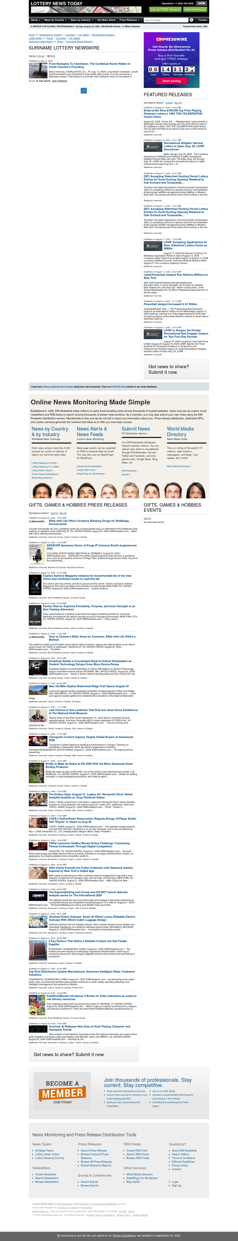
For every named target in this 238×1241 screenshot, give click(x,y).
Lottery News (35, 38)
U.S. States (83, 34)
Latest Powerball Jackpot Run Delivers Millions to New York (176, 276)
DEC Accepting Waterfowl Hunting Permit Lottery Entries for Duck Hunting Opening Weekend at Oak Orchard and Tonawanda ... (176, 179)
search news (66, 386)
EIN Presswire (129, 470)
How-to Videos (180, 1154)
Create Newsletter (46, 1174)
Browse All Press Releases (96, 1161)
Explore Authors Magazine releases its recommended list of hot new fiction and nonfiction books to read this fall (87, 577)
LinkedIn (73, 1207)
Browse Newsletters (47, 1182)
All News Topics (44, 1150)
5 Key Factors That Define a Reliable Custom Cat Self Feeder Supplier (88, 942)
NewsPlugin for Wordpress (142, 1178)
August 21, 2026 (163, 107)
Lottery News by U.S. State (45, 466)
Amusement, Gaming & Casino (61, 835)
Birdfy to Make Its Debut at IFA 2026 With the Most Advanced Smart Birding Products (89, 765)
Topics (49, 38)
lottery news (49, 386)
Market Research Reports (96, 1165)
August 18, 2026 (163, 140)
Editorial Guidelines (183, 1161)
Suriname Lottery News (40, 41)
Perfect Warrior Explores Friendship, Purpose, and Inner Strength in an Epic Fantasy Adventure (89, 607)
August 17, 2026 (163, 173)
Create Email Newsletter (89, 466)
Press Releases (129, 20)
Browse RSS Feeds (137, 1158)
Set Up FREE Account (165, 9)
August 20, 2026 (48, 993)
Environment (77, 987)
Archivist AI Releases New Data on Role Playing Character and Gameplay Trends (89, 1028)
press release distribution (105, 1203)
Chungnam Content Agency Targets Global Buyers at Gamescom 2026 (91, 738)
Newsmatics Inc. (41, 1211)
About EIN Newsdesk (184, 1150)
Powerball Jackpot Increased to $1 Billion (170, 304)
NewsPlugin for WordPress (90, 473)
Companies (52, 884)
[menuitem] (53, 1154)
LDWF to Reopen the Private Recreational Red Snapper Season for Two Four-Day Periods (186, 333)
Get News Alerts (106, 20)
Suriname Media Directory (79, 41)
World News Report (41, 477)
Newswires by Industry (50, 34)
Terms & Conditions (183, 1158)
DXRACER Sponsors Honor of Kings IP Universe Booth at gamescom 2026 (92, 546)
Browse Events (89, 1185)
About (34, 20)
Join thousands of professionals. (142, 1079)
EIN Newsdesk (64, 1203)
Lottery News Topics (42, 470)
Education (76, 701)
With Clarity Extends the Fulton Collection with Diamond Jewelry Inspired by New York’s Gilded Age (91, 869)
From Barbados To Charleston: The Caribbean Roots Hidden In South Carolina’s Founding (90, 65)
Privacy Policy (180, 1165)
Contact (202, 20)
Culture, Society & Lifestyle (75, 537)
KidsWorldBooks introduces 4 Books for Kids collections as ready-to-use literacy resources (92, 997)
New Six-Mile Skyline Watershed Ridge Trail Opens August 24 (89, 686)
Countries (70, 34)
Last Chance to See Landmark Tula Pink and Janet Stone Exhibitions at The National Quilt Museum (93, 711)
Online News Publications (45, 473)
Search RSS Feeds (137, 1154)
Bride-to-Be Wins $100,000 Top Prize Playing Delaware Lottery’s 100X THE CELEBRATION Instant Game (173, 113)
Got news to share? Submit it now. (169, 369)
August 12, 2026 (163, 301)
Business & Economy (57, 567)
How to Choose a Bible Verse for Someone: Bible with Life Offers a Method (92, 638)
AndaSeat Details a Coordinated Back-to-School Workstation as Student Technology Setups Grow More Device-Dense (90, 662)
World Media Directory (103, 34)
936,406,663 (106, 26)
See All (178, 102)
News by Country (54, 20)
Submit (169, 102)
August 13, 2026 (163, 271)
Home (32, 34)
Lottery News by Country (44, 462)
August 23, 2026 (48, 518)
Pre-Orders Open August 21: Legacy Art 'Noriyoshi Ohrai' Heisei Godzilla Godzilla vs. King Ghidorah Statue (91, 795)
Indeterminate (59, 81)
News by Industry (81, 20)
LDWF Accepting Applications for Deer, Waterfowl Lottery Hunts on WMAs (185, 245)
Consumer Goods (55, 537)
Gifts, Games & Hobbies (82, 728)
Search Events (89, 1182)
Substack (87, 1207)
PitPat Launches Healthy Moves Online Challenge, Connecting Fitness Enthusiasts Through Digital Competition (89, 844)
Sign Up (176, 1185)
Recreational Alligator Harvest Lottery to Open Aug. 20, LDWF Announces (184, 146)
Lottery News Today (56, 3)
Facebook (63, 1207)
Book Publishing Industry (58, 597)
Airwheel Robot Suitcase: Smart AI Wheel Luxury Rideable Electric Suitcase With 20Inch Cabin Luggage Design (92, 918)
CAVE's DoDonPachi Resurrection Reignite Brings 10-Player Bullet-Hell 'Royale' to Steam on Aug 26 (93, 820)
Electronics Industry (75, 567)
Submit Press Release (94, 1150)
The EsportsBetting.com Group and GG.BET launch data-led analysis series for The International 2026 (88, 893)
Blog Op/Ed (133, 1182)
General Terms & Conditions (100, 1214)
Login (175, 1182)
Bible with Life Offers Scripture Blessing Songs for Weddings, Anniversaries (89, 522)
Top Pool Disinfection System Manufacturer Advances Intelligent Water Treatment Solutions (82, 973)
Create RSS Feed (86, 469)
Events (125, 474)
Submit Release (195, 9)
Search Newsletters (46, 1178)
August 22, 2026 (48, 572)
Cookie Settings (140, 1214)
